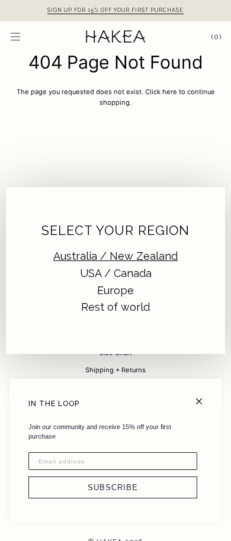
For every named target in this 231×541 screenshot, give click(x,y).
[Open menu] (27, 36)
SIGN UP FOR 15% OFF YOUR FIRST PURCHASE (115, 10)
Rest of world (115, 307)
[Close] (204, 396)
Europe (115, 290)
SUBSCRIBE (113, 487)
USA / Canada (116, 273)
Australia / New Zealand (115, 256)
